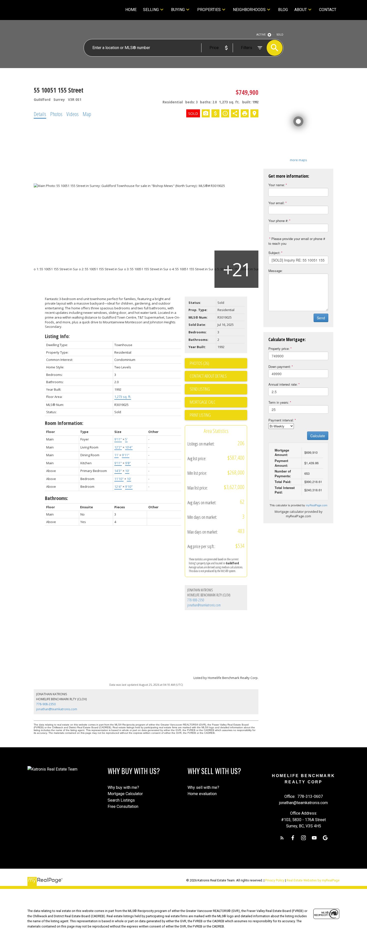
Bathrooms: (56, 498)
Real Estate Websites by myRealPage (313, 880)
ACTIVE (261, 34)
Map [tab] (87, 114)
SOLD (280, 34)
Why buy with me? (123, 787)
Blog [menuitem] (283, 9)
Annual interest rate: (283, 384)
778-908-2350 (195, 600)
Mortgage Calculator (125, 793)
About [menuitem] (300, 9)
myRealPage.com (316, 505)
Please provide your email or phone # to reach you (296, 241)
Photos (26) (199, 363)
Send (321, 317)
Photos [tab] (56, 114)
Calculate (317, 435)
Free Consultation (123, 806)
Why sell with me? (203, 787)
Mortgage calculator (218, 402)
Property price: (279, 348)
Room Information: (64, 423)
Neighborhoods (249, 9)
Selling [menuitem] (151, 9)
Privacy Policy (274, 880)
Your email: (276, 202)
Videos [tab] (72, 114)
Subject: (274, 252)
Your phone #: (278, 220)
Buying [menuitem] (178, 9)
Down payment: (279, 366)
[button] (282, 837)
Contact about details (208, 376)
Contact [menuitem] (327, 9)
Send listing (200, 389)
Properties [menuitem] (209, 9)
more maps (298, 160)
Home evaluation (202, 793)
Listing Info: (57, 336)
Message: (275, 270)
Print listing (200, 415)
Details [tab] (40, 114)
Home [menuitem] (131, 9)
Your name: (276, 184)
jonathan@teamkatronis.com (204, 605)
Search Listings (121, 800)
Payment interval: (281, 420)
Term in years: (278, 402)
